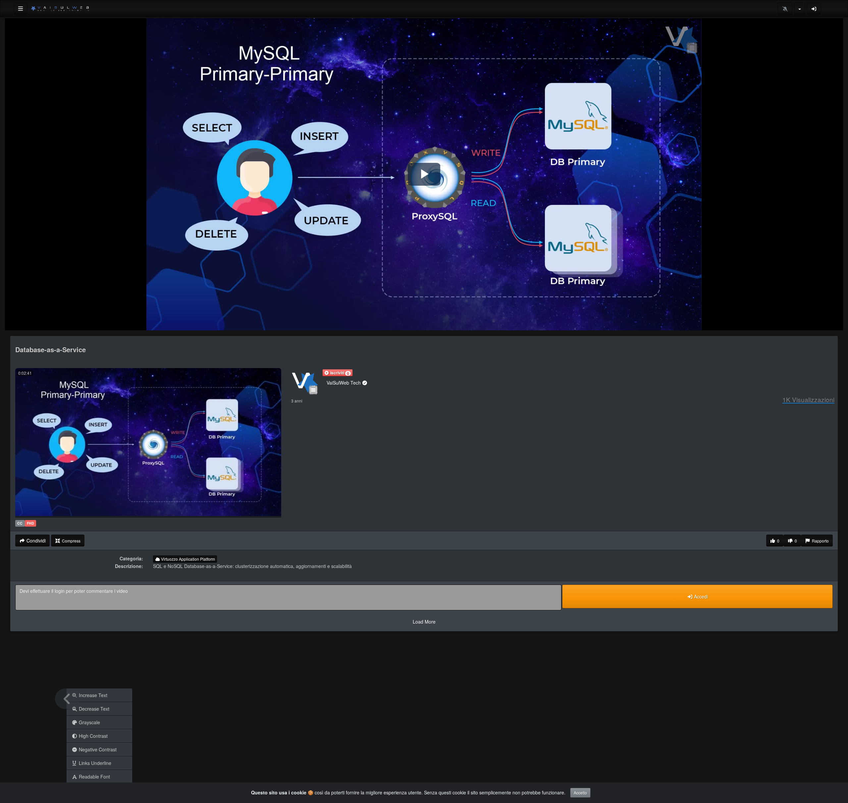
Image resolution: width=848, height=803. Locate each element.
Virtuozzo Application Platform (187, 559)
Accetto (580, 792)
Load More (424, 621)
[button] (337, 372)
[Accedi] (814, 8)
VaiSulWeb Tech (344, 382)
